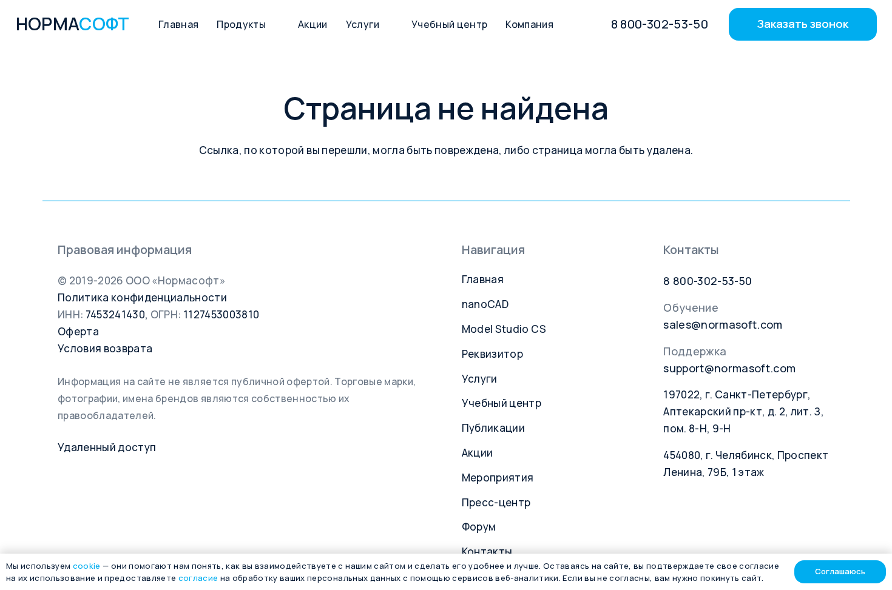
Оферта (78, 331)
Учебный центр (501, 403)
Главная (483, 279)
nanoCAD (485, 304)
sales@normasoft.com (722, 324)
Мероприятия (498, 477)
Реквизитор (492, 354)
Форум (479, 527)
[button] (273, 24)
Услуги (480, 379)
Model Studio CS (504, 329)
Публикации (493, 428)
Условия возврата (105, 348)
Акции (477, 453)
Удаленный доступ (107, 447)
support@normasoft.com (729, 368)
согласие (198, 577)
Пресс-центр (496, 502)
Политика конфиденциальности (142, 297)
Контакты (487, 551)
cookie (87, 565)
